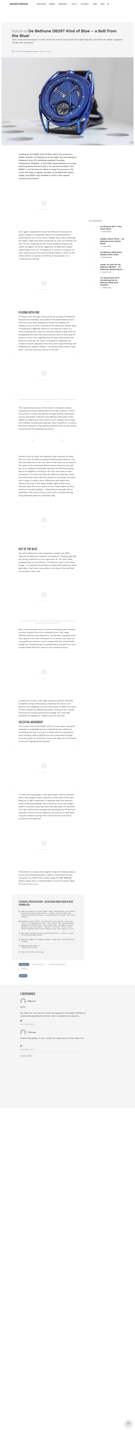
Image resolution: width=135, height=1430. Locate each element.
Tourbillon (24, 968)
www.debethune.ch (29, 884)
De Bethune (24, 964)
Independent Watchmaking (57, 964)
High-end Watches (38, 964)
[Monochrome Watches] (19, 4)
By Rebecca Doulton (32, 51)
